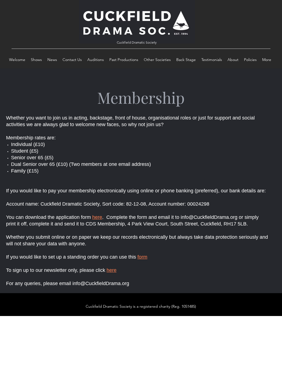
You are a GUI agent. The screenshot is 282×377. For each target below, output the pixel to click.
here (97, 217)
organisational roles (169, 118)
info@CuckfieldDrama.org (209, 217)
